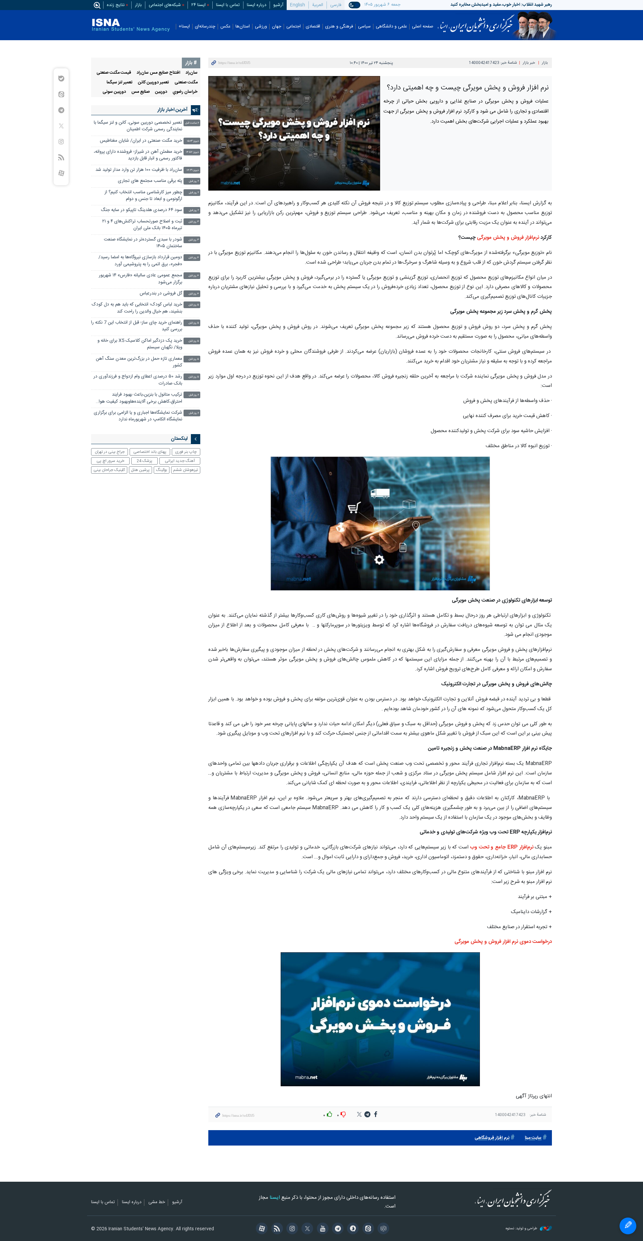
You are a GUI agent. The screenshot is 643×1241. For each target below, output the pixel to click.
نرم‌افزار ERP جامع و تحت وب (501, 847)
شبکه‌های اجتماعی (165, 5)
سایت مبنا (533, 1138)
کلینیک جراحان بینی (109, 470)
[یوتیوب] (321, 1229)
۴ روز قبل (194, 258)
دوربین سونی (114, 91)
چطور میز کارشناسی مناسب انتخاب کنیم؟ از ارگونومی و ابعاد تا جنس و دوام (143, 196)
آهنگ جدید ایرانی (180, 461)
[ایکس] (306, 1229)
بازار (138, 5)
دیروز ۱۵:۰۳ (193, 141)
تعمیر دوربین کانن (153, 82)
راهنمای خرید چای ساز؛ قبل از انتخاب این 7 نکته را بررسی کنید (136, 326)
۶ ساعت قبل (192, 123)
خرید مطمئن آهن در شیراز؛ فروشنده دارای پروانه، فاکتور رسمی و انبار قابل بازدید (138, 155)
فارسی (335, 5)
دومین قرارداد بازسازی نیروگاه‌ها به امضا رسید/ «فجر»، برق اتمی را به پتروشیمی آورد (140, 261)
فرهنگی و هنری (339, 26)
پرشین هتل (140, 470)
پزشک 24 (144, 461)
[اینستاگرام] (291, 1229)
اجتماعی (293, 26)
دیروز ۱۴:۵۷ (192, 152)
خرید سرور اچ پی (110, 461)
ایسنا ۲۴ (198, 5)
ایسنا (476, 21)
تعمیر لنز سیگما (119, 82)
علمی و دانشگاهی (391, 26)
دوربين (161, 91)
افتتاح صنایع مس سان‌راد (158, 72)
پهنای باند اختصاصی (149, 452)
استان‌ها (242, 26)
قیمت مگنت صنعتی (113, 72)
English (297, 5)
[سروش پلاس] (352, 1229)
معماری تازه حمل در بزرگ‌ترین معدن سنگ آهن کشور (139, 362)
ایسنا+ (184, 26)
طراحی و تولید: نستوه (522, 1229)
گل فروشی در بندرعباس (161, 293)
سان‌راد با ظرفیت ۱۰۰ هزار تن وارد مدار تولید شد (138, 170)
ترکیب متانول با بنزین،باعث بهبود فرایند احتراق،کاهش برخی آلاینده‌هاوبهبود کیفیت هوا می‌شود (140, 398)
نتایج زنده (116, 5)
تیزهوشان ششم (185, 470)
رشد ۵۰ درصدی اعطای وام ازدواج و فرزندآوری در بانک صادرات (137, 380)
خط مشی (156, 1202)
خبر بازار (529, 63)
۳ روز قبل (194, 222)
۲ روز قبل (194, 181)
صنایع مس (140, 91)
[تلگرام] (337, 1229)
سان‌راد (192, 72)
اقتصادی (313, 26)
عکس (225, 26)
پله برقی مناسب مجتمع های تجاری (150, 181)
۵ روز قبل (194, 305)
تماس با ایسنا (228, 5)
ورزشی (261, 26)
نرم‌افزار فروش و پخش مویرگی (508, 237)
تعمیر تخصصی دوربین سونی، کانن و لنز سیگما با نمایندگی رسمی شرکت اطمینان (138, 126)
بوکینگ (161, 470)
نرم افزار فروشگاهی (492, 1138)
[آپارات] (261, 1229)
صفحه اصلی (422, 26)
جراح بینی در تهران (110, 452)
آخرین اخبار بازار (172, 110)
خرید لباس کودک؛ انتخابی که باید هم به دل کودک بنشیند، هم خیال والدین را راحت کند (137, 308)
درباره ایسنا (256, 5)
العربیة (317, 5)
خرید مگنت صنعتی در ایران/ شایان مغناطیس (141, 140)
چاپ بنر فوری (186, 452)
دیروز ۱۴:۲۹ (193, 170)
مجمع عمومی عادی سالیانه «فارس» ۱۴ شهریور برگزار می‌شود (140, 279)
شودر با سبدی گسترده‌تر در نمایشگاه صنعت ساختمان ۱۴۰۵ (143, 243)
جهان (276, 26)
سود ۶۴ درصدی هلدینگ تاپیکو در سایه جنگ (141, 210)
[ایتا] (367, 1229)
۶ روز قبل (194, 395)
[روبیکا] (382, 1229)
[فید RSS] (276, 1229)
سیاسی (364, 26)
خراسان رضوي (185, 91)
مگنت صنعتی (186, 82)
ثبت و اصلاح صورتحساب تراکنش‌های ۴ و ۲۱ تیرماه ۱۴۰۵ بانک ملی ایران (142, 225)
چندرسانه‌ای (205, 26)
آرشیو (278, 5)
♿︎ (628, 1226)
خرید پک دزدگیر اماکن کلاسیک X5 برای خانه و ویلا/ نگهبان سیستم (139, 344)
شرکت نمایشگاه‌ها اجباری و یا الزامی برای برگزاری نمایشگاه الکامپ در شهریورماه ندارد (138, 416)
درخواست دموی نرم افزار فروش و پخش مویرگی (503, 942)
